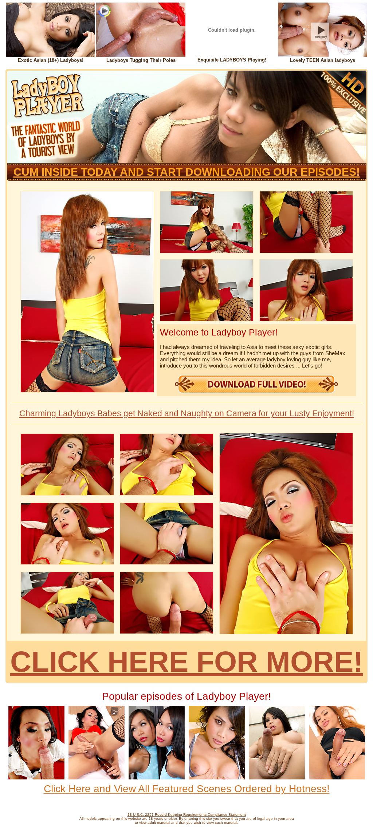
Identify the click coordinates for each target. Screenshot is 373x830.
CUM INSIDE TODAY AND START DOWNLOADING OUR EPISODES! (186, 172)
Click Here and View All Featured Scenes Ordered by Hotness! (187, 788)
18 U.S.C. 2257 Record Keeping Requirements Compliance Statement (186, 815)
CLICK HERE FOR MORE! (186, 662)
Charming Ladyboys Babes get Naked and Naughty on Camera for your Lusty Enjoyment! (186, 413)
